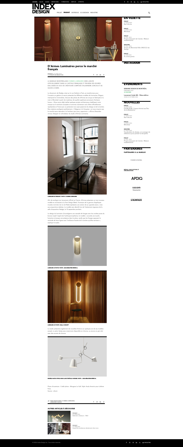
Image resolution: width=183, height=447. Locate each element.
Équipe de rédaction (56, 75)
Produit (67, 12)
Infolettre (145, 2)
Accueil (34, 2)
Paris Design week (56, 400)
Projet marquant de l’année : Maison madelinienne (136, 39)
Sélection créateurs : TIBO (80, 416)
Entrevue (75, 12)
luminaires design (56, 402)
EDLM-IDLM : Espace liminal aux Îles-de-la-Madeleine (136, 109)
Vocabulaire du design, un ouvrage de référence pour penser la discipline (137, 132)
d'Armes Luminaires (68, 400)
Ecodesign (84, 12)
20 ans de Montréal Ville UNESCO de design (137, 48)
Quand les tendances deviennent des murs (85, 428)
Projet (59, 12)
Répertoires (55, 2)
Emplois (73, 2)
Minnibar (127, 31)
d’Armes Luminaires (76, 81)
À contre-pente (129, 56)
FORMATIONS (65, 2)
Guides (47, 2)
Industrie (94, 12)
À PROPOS (81, 2)
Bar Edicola (128, 24)
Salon (41, 2)
